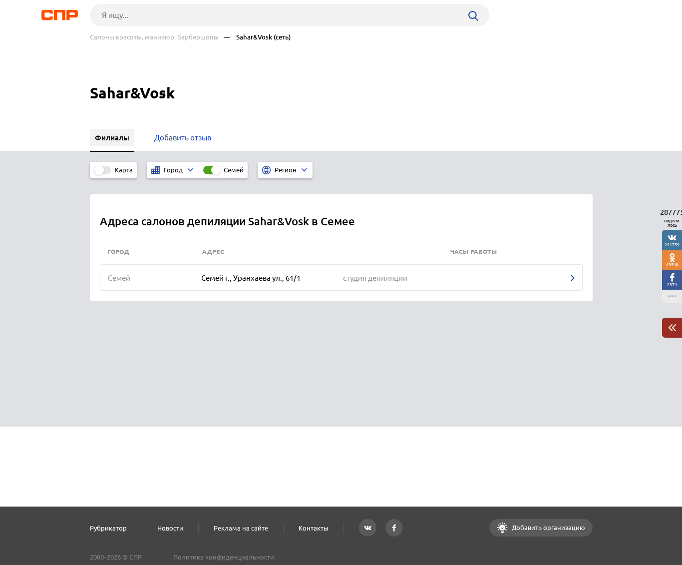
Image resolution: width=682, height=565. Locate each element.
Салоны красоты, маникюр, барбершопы (154, 37)
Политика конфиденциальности (223, 557)
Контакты (314, 528)
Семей (234, 170)
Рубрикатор (108, 528)
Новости (170, 528)
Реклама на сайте (241, 528)
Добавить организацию (547, 528)
